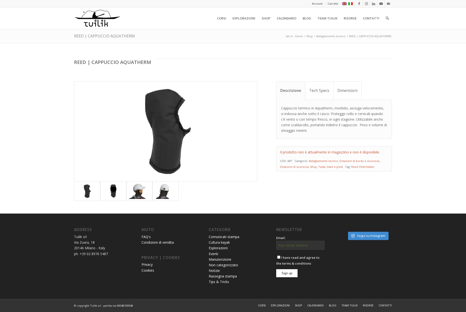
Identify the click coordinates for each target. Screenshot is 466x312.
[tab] (290, 90)
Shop (313, 167)
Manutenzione (220, 259)
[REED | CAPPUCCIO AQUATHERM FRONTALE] (113, 191)
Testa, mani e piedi (330, 167)
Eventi (213, 253)
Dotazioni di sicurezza (294, 167)
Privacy (147, 264)
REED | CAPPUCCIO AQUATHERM (104, 36)
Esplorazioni (218, 248)
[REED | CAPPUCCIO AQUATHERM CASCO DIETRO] (165, 191)
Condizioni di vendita (157, 242)
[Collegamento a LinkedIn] (373, 3)
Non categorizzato (223, 265)
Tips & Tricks (219, 281)
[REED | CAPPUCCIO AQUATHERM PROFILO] (165, 131)
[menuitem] (317, 3)
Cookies (147, 270)
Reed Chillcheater (362, 167)
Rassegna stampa (223, 276)
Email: (280, 238)
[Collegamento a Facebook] (359, 3)
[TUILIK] (97, 18)
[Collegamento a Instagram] (366, 3)
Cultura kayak (219, 242)
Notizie (214, 270)
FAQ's (146, 236)
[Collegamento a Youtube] (380, 3)
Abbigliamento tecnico (323, 161)
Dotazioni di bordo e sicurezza (359, 161)
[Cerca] (387, 18)
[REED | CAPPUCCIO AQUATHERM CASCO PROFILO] (139, 191)
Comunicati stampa (224, 236)
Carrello (333, 3)
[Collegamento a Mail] (388, 3)
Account (317, 3)
